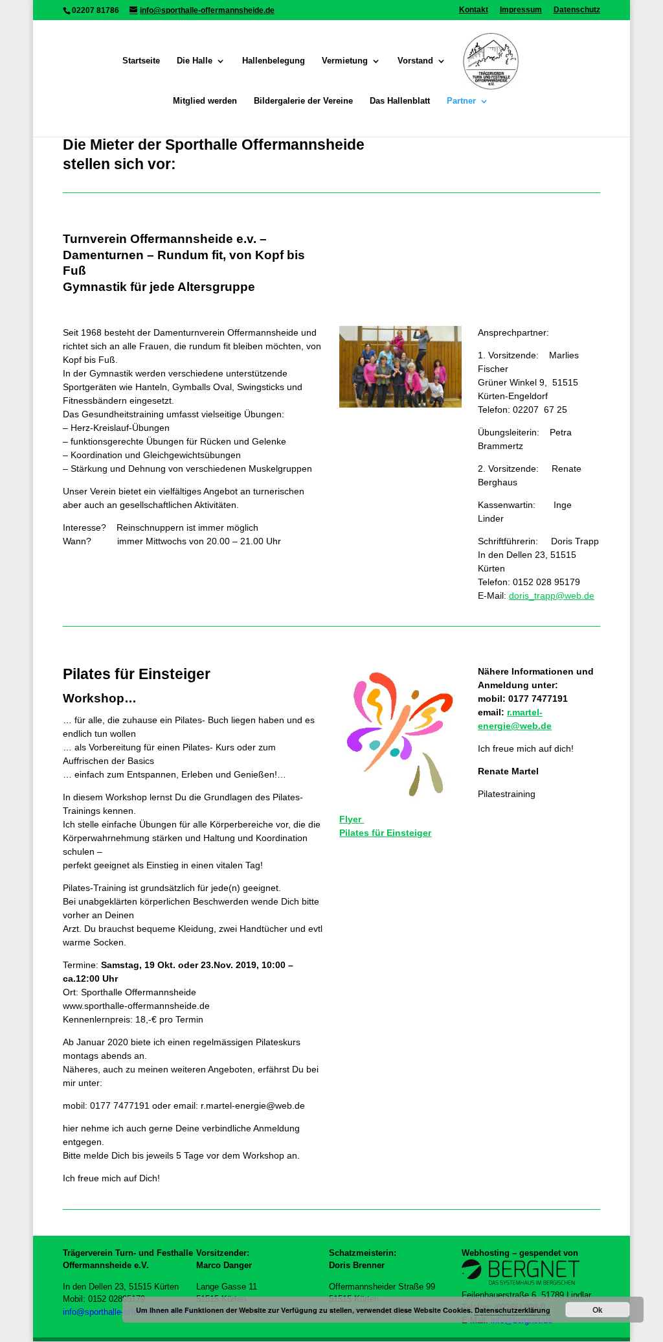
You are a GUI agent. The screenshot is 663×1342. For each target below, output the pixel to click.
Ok (597, 1309)
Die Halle (194, 60)
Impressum (521, 10)
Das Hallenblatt (400, 101)
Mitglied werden (205, 101)
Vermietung (345, 60)
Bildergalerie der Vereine (303, 101)
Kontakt (473, 10)
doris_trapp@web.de (551, 595)
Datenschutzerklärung (512, 1310)
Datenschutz (577, 10)
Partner (461, 101)
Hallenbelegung (273, 60)
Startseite (141, 60)
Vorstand (415, 60)
